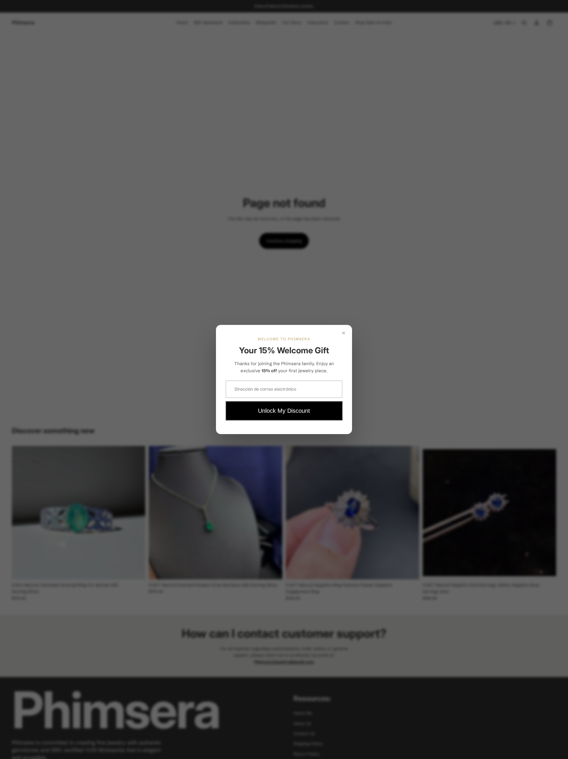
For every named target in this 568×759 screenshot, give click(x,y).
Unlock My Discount (284, 410)
